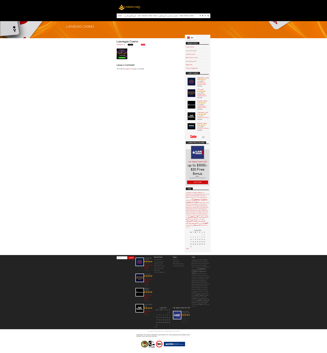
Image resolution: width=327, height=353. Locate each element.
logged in (128, 69)
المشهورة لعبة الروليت (196, 215)
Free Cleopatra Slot (178, 263)
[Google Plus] (205, 16)
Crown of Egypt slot (192, 68)
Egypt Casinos (204, 205)
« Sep (187, 248)
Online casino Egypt (196, 211)
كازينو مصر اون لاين (191, 50)
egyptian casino (189, 207)
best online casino (190, 195)
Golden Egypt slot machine (192, 208)
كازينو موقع (197, 225)
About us (175, 259)
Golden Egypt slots (202, 208)
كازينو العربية (202, 217)
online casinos (205, 211)
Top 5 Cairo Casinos (178, 266)
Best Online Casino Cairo (200, 195)
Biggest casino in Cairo (191, 197)
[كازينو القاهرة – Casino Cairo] (129, 10)
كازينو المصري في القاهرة (199, 298)
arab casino (197, 192)
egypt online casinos (198, 207)
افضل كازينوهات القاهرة (200, 291)
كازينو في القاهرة (190, 54)
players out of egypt (190, 213)
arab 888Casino (189, 192)
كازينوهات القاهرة (190, 225)
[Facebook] (200, 16)
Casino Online (202, 202)
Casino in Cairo (192, 202)
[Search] (208, 16)
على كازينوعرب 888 (199, 293)
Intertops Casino (194, 210)
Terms (178, 331)
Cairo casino (176, 261)
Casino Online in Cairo (197, 204)
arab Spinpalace (196, 194)
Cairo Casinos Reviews (202, 197)
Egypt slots (189, 64)
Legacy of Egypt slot (203, 210)
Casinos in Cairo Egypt (197, 277)
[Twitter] (202, 16)
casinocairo (120, 44)
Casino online (190, 47)
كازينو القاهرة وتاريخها (194, 219)
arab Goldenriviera (196, 261)
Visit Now (197, 182)
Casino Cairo (199, 199)
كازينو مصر (200, 223)
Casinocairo (188, 200)
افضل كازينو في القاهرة (202, 213)
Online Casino (189, 211)
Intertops (188, 210)
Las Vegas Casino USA (197, 162)
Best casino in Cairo (192, 57)
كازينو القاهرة (193, 217)
